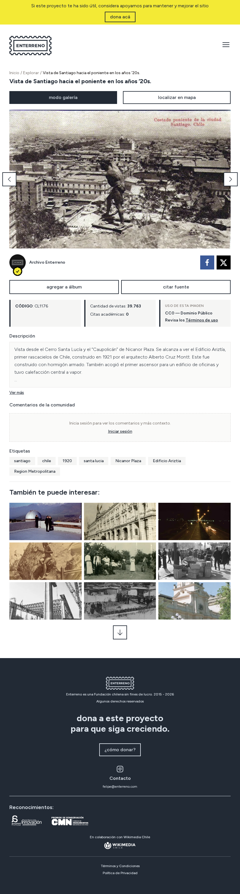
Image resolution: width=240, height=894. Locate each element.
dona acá (120, 17)
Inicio (14, 72)
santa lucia (94, 460)
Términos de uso (202, 320)
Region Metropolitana (34, 471)
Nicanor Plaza (128, 460)
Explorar (31, 72)
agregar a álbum (64, 287)
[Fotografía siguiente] (231, 179)
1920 (67, 460)
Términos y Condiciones (120, 866)
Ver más (16, 392)
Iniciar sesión (120, 431)
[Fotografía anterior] (9, 179)
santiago (22, 460)
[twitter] (224, 262)
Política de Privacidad (120, 873)
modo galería (63, 97)
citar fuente (176, 287)
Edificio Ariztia (167, 460)
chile (46, 460)
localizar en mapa (177, 97)
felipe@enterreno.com (120, 787)
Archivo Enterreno (47, 262)
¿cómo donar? (120, 749)
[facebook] (207, 262)
